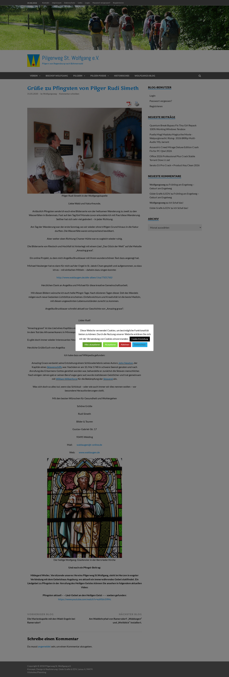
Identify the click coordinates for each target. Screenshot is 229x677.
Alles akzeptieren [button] (92, 344)
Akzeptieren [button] (110, 344)
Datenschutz (140, 344)
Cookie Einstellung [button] (139, 339)
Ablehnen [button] (125, 344)
